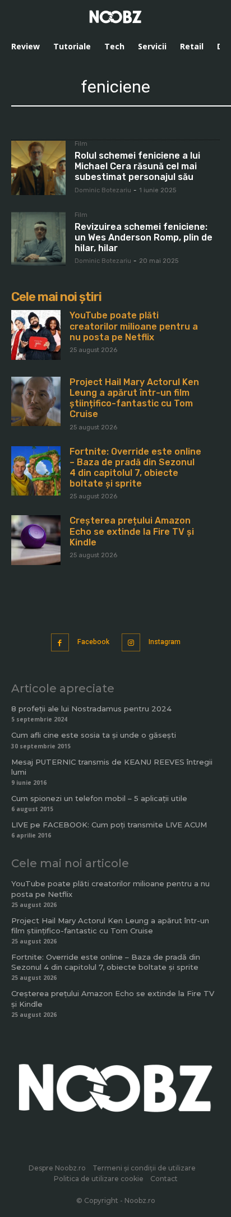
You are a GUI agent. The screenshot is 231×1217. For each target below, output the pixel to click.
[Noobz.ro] (115, 17)
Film (81, 144)
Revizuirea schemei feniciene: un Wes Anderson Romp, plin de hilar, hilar (143, 237)
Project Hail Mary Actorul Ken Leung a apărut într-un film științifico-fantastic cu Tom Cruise (134, 398)
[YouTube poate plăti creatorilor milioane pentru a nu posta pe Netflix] (36, 334)
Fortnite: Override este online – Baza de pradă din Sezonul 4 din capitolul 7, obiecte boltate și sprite (135, 467)
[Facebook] (60, 642)
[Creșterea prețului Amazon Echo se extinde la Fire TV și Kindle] (36, 539)
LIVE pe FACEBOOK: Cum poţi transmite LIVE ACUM (109, 824)
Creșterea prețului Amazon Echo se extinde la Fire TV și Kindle (132, 531)
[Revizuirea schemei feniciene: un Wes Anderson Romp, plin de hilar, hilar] (38, 239)
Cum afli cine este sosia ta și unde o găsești (93, 734)
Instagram (165, 642)
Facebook (93, 642)
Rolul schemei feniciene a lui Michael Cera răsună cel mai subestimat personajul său (137, 166)
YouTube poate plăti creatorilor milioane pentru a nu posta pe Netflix (134, 326)
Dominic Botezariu (103, 190)
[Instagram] (131, 642)
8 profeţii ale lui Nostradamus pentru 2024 (91, 708)
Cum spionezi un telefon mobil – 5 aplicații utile (99, 798)
